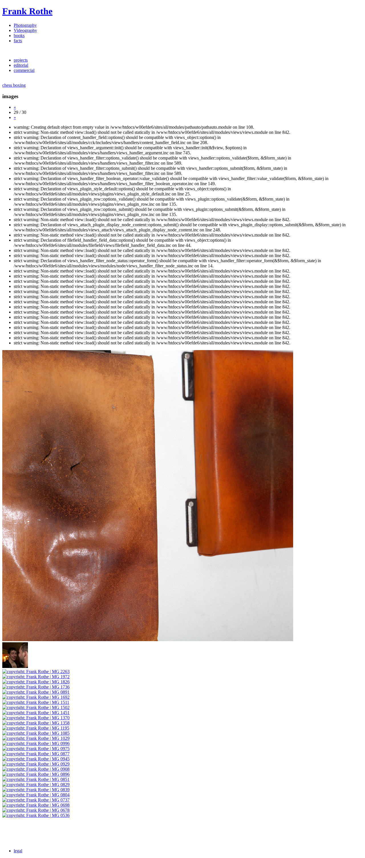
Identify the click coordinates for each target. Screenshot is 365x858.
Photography (25, 25)
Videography (25, 30)
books (19, 35)
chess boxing (14, 85)
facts (18, 40)
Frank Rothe (27, 11)
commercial (24, 70)
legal (18, 850)
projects (21, 60)
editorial (21, 65)
